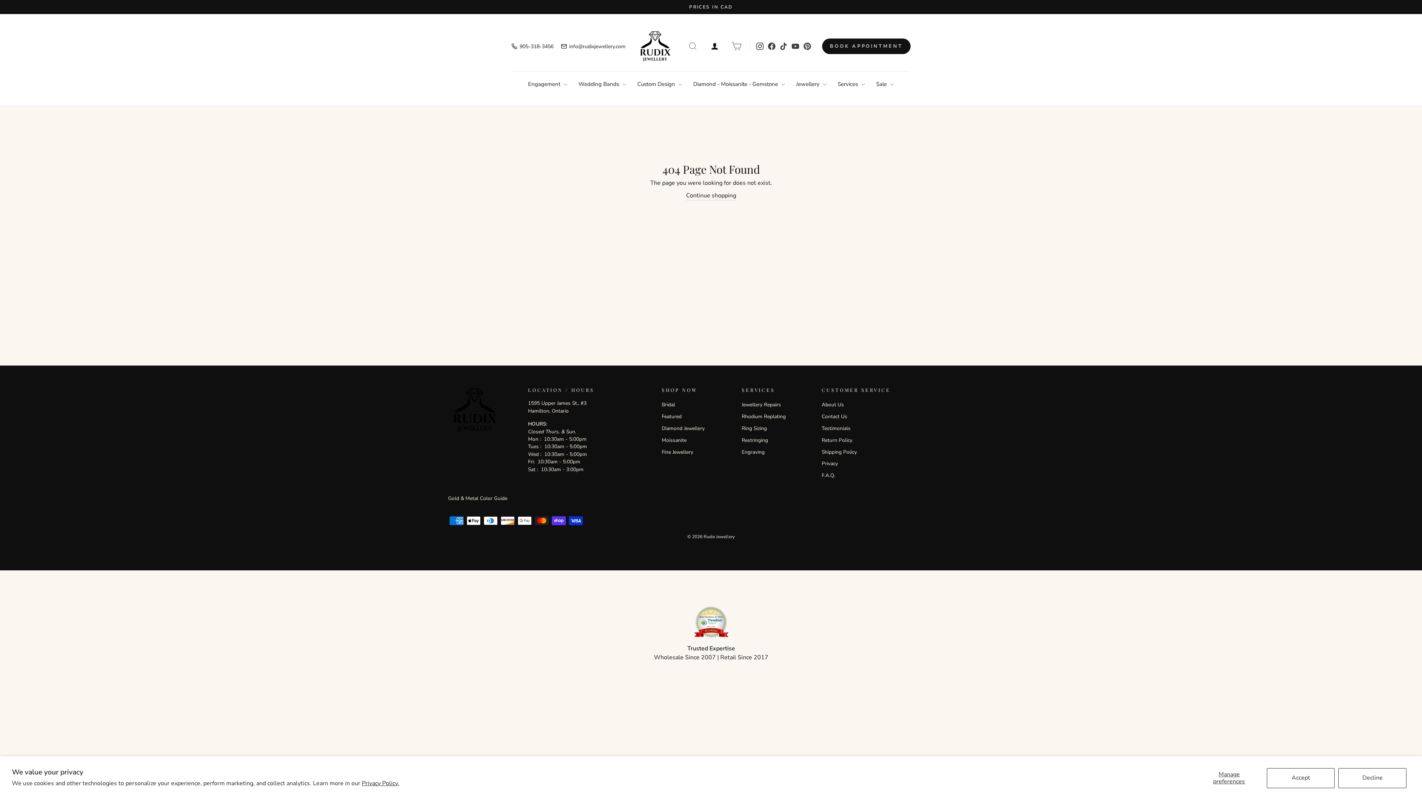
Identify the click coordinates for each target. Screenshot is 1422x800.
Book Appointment (866, 46)
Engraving (753, 452)
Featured (672, 416)
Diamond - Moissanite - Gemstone (736, 84)
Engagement (545, 84)
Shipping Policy (839, 452)
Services (848, 84)
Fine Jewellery (677, 452)
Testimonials (836, 428)
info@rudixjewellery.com (597, 46)
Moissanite (674, 440)
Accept (1301, 778)
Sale (882, 84)
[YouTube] (795, 46)
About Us (833, 404)
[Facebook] (771, 46)
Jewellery (808, 84)
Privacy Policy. (380, 783)
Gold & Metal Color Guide (477, 498)
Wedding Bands (599, 84)
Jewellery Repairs (761, 404)
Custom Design (657, 84)
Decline (1372, 778)
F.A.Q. (828, 475)
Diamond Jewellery (683, 428)
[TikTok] (783, 46)
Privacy (830, 463)
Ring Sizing (754, 428)
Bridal (668, 404)
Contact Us (834, 416)
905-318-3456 (537, 46)
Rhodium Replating (764, 416)
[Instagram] (760, 46)
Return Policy (837, 440)
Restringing (755, 440)
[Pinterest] (807, 46)
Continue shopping (711, 195)
